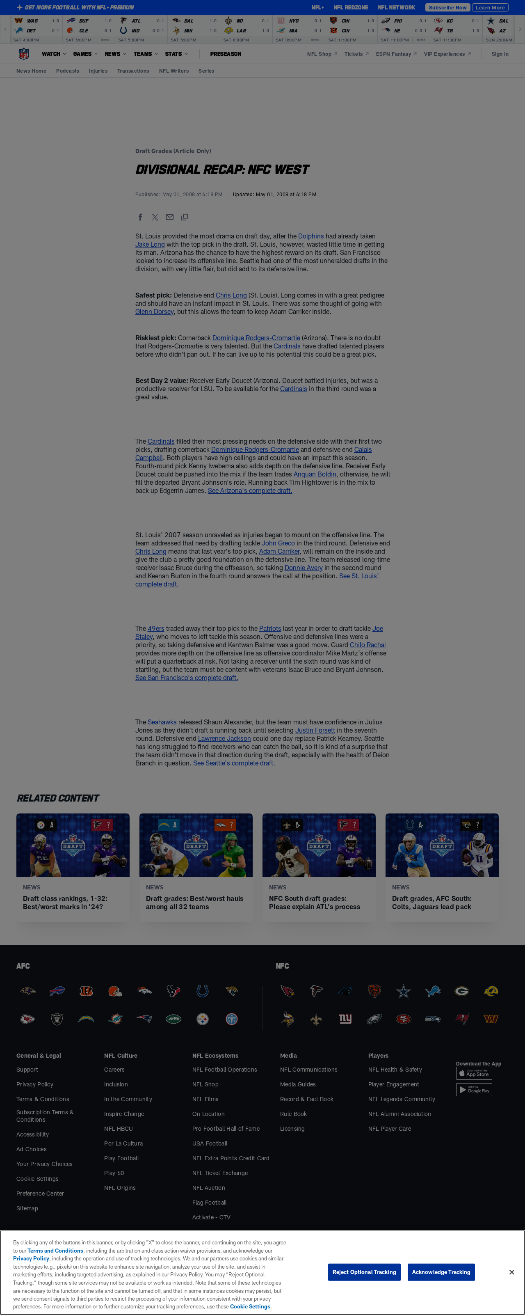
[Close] (512, 1272)
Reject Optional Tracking (364, 1272)
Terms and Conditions (55, 1250)
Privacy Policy (31, 1258)
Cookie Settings (250, 1306)
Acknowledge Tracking (441, 1272)
